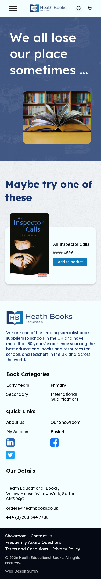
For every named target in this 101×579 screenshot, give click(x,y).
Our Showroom (65, 422)
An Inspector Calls (71, 244)
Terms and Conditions (26, 548)
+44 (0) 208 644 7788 (27, 517)
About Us (15, 422)
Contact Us (41, 536)
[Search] (78, 8)
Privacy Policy (66, 548)
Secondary (17, 394)
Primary (58, 385)
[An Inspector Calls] (29, 246)
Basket (57, 431)
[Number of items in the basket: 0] (89, 8)
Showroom (15, 536)
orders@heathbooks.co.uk (32, 508)
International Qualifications (64, 397)
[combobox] (78, 8)
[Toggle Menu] (13, 8)
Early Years (17, 385)
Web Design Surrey (21, 571)
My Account (18, 431)
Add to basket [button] (70, 262)
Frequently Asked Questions (33, 542)
